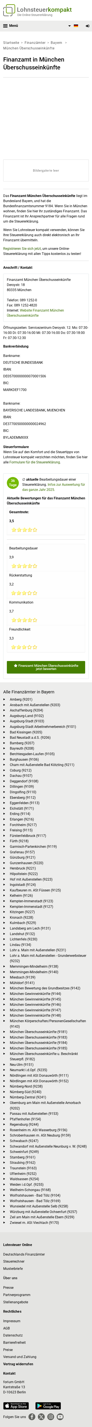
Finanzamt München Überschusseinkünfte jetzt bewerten (48, 667)
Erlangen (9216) (22, 819)
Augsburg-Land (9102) (27, 716)
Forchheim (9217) (23, 825)
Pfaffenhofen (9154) (25, 1119)
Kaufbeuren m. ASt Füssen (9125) (35, 890)
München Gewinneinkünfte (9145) (35, 999)
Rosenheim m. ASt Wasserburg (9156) (38, 1130)
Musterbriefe (13, 1269)
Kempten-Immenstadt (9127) (31, 907)
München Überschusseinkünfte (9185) (38, 1048)
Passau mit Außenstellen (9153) (34, 1114)
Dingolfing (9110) (23, 792)
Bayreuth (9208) (22, 748)
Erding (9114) (20, 814)
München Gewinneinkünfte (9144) (35, 994)
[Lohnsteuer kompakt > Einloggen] (87, 26)
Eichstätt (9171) (22, 808)
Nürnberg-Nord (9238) (26, 1086)
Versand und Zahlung (19, 1357)
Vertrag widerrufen (18, 1364)
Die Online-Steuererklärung (34, 15)
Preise (8, 1350)
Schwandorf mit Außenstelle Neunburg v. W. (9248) (48, 1146)
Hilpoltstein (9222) (24, 874)
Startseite (11, 43)
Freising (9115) (21, 830)
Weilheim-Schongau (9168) (30, 1190)
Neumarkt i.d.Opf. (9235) (28, 1070)
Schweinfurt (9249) (24, 1152)
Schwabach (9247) (24, 1141)
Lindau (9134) (20, 945)
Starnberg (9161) (23, 1157)
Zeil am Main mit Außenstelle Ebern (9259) (42, 1217)
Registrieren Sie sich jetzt (22, 249)
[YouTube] (60, 1416)
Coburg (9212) (21, 770)
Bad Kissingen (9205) (26, 732)
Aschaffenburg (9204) (26, 710)
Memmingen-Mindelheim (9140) (34, 972)
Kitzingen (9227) (22, 912)
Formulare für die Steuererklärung (34, 462)
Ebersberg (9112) (23, 798)
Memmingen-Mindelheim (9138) (34, 966)
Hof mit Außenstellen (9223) (31, 879)
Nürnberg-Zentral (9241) (28, 1097)
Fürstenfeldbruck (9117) (28, 836)
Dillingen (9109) (22, 787)
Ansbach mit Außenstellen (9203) (35, 705)
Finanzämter (35, 43)
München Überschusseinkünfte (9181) (38, 1032)
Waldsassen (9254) (24, 1179)
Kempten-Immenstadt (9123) (31, 901)
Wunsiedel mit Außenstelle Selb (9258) (39, 1206)
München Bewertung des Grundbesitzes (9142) (45, 988)
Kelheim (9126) (21, 896)
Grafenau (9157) (22, 852)
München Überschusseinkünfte (29, 48)
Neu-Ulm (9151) (22, 1065)
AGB (6, 1328)
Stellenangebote (15, 1302)
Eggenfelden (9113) (25, 803)
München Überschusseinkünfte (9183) (38, 1037)
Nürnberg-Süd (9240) (26, 1092)
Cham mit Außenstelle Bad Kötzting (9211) (42, 765)
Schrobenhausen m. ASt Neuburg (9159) (40, 1135)
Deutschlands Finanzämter (24, 1254)
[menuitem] (72, 26)
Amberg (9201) (21, 699)
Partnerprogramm (16, 1295)
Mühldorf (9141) (22, 983)
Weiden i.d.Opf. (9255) (27, 1185)
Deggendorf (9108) (24, 781)
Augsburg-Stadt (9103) (27, 721)
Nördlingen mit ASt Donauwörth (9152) (39, 1081)
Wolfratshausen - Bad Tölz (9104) (35, 1195)
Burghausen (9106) (24, 759)
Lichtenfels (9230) (23, 939)
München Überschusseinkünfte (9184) (38, 1043)
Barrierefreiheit (14, 1343)
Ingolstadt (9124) (23, 885)
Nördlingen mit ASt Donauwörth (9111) (39, 1075)
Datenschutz (13, 1335)
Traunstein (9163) (23, 1168)
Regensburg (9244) (24, 1124)
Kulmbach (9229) (23, 923)
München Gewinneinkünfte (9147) (35, 1010)
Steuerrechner (13, 1261)
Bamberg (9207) (22, 743)
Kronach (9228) (21, 917)
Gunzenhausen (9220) (26, 863)
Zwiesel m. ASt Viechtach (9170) (34, 1223)
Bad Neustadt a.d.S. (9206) (30, 738)
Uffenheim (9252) (23, 1174)
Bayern (57, 43)
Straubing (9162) (23, 1163)
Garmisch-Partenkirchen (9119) (33, 847)
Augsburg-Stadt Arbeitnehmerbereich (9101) (43, 727)
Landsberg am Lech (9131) (30, 928)
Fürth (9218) (19, 841)
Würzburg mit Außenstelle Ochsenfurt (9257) (43, 1212)
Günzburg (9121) (23, 857)
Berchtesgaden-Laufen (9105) (32, 754)
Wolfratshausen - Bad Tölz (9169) (35, 1201)
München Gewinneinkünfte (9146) (35, 1005)
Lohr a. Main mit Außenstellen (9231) (38, 950)
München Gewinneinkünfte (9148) (35, 1015)
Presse (8, 1288)
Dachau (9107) (21, 776)
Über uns (10, 1278)
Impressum (11, 1321)
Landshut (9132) (22, 934)
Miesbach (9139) (23, 977)
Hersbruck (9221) (23, 868)
